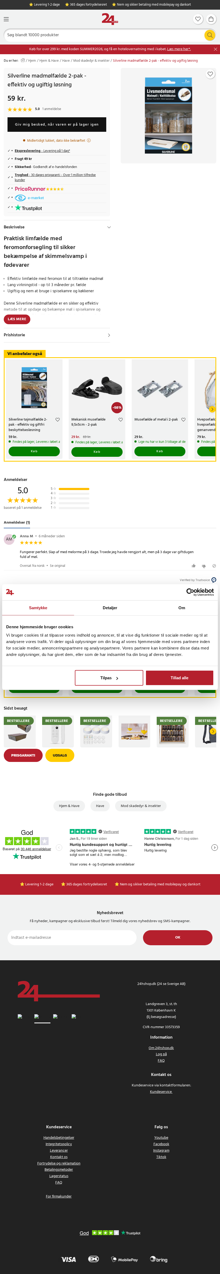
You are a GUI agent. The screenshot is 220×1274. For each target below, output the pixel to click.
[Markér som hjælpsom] (194, 565)
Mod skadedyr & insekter (91, 61)
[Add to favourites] (210, 74)
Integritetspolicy (59, 1144)
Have (66, 61)
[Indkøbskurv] (211, 19)
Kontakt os (59, 1157)
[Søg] (209, 35)
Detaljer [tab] (110, 607)
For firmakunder (59, 1196)
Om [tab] (181, 607)
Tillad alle (179, 678)
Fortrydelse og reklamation (58, 1163)
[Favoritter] (198, 19)
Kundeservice (161, 1092)
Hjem (32, 61)
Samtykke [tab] (38, 607)
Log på (161, 1054)
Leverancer (59, 1151)
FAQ (161, 1061)
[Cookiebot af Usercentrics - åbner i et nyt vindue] (190, 592)
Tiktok (161, 1157)
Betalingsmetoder (59, 1170)
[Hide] (109, 227)
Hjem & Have (49, 61)
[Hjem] (110, 19)
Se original (57, 565)
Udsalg (60, 755)
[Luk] (215, 49)
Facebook (161, 1144)
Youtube (161, 1138)
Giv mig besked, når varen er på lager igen (57, 125)
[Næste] (212, 409)
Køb (34, 451)
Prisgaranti (23, 755)
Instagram (161, 1151)
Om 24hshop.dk (161, 1048)
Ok (177, 937)
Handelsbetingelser (58, 1138)
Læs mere (17, 319)
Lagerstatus (58, 1176)
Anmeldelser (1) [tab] (17, 523)
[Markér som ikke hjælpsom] (204, 565)
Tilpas (106, 678)
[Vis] (109, 335)
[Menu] (6, 19)
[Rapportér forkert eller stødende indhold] (214, 565)
